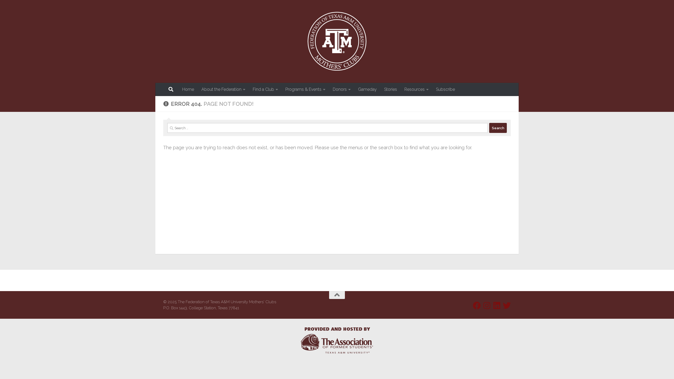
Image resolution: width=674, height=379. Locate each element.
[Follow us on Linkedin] (497, 306)
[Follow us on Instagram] (487, 306)
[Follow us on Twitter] (507, 306)
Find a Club (263, 89)
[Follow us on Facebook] (477, 306)
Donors (340, 89)
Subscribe (445, 89)
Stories (390, 89)
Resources (414, 89)
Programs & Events (303, 89)
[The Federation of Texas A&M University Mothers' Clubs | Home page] (337, 41)
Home (188, 89)
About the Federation (221, 89)
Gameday (367, 89)
